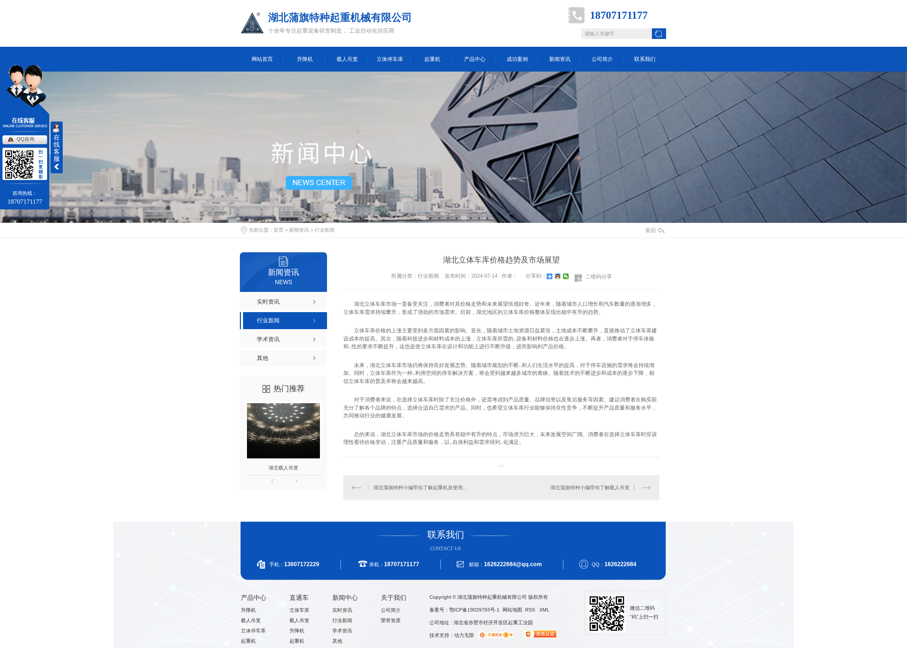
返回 (650, 230)
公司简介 (602, 59)
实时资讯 (342, 610)
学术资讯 (342, 630)
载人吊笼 (347, 59)
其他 (337, 641)
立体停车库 (390, 59)
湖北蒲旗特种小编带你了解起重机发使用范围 (422, 487)
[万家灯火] (495, 635)
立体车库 (299, 610)
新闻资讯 (559, 59)
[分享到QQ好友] (558, 276)
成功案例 (517, 59)
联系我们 (644, 59)
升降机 (305, 59)
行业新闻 (324, 230)
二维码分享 (598, 277)
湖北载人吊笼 (283, 467)
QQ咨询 (25, 139)
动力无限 (464, 635)
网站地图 (512, 610)
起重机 (432, 59)
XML (544, 610)
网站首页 (262, 59)
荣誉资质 (391, 620)
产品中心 (474, 59)
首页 (278, 230)
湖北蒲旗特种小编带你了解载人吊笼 (590, 487)
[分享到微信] (566, 276)
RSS (530, 610)
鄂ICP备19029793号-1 (474, 610)
